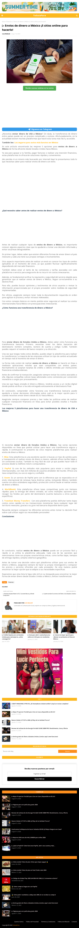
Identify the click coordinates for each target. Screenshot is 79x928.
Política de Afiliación (64, 922)
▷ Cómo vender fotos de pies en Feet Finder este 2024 (29, 870)
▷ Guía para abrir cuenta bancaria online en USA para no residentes (39, 636)
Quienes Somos (18, 922)
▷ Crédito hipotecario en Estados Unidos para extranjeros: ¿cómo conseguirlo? (13, 637)
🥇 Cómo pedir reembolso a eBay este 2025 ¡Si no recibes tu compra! (34, 895)
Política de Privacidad (32, 922)
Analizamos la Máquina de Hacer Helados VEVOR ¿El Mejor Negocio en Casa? (37, 829)
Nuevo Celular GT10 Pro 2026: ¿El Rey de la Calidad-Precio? (31, 720)
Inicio (3, 21)
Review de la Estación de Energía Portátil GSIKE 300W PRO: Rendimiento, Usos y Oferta (40, 728)
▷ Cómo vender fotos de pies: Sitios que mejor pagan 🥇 (30, 862)
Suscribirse (39, 779)
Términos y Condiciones (48, 922)
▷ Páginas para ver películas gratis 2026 (25, 805)
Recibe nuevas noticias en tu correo (40, 88)
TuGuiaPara (39, 15)
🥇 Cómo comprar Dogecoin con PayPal (24, 886)
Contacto (74, 922)
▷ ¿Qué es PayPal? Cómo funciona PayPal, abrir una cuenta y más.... (33, 846)
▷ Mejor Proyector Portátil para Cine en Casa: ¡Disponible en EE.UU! (33, 712)
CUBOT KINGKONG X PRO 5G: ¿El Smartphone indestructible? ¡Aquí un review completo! (40, 704)
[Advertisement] (39, 113)
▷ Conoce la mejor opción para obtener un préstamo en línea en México (64, 637)
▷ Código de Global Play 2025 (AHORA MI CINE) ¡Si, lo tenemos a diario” (35, 878)
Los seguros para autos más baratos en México (36, 142)
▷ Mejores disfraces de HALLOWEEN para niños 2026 (28, 837)
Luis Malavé (6, 34)
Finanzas (8, 21)
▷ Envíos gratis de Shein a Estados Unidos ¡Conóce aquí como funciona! (35, 736)
